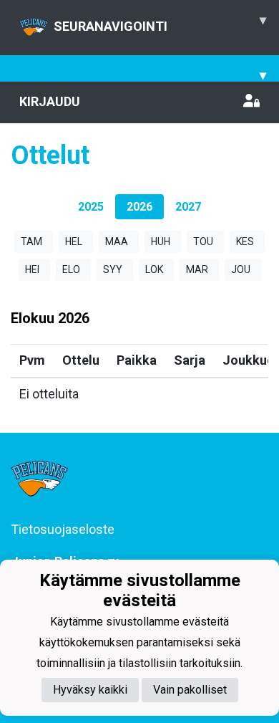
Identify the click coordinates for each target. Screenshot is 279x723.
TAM (31, 241)
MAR (197, 269)
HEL (73, 241)
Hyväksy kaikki (90, 689)
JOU (240, 269)
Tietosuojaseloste (62, 529)
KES (245, 241)
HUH (160, 241)
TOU (203, 241)
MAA (116, 241)
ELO (71, 269)
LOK (154, 269)
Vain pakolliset (190, 689)
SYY (112, 269)
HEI (32, 269)
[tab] (91, 206)
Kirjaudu (49, 101)
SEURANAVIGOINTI (160, 23)
